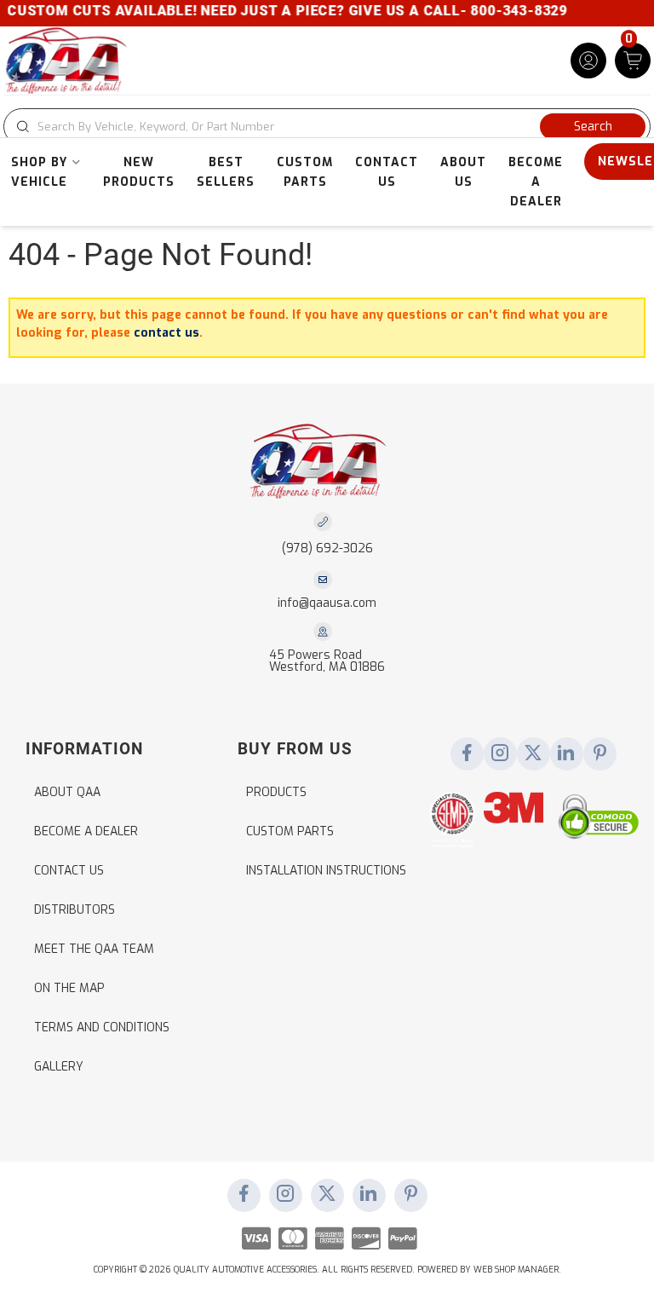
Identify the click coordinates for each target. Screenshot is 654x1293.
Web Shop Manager (516, 1269)
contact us (166, 333)
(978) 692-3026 (327, 548)
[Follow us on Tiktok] (566, 754)
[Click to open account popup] (588, 60)
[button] (327, 126)
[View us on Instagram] (499, 754)
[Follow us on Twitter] (533, 754)
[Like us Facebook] (466, 754)
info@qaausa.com (327, 603)
